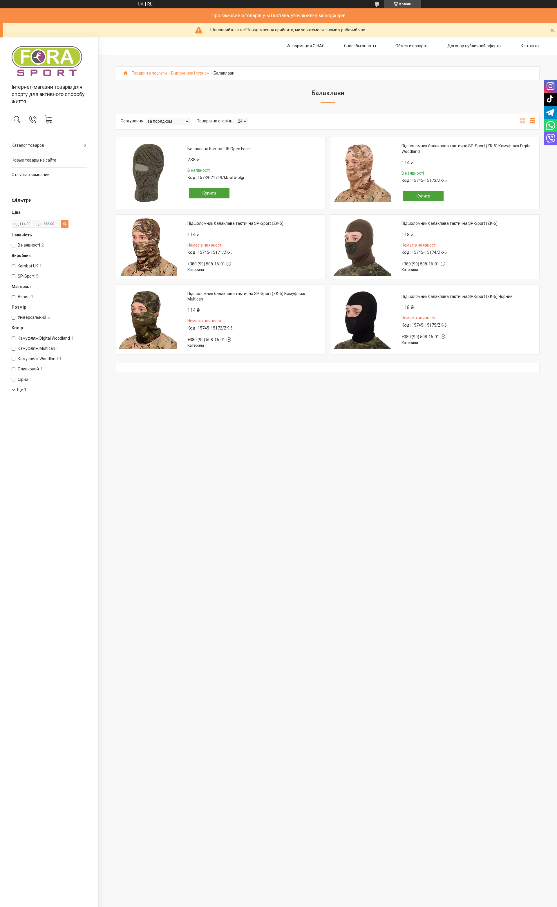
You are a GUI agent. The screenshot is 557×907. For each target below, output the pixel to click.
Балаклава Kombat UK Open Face (218, 148)
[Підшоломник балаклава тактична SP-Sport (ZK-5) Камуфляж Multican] (148, 320)
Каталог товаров (28, 145)
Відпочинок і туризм (190, 73)
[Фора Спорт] (49, 61)
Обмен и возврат (411, 46)
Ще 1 (21, 390)
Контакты (530, 46)
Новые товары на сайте (34, 160)
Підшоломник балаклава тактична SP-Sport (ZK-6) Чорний (457, 296)
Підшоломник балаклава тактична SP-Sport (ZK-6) (450, 223)
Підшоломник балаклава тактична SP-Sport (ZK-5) (235, 223)
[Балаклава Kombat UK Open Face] (148, 173)
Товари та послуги (149, 73)
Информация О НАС (306, 46)
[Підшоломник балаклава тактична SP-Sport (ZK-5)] (148, 247)
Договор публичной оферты (474, 46)
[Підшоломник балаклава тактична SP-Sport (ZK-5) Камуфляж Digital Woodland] (362, 173)
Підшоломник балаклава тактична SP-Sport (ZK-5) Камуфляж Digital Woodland (466, 149)
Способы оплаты (360, 46)
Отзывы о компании (31, 174)
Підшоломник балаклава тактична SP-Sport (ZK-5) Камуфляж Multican (246, 296)
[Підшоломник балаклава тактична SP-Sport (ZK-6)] (362, 247)
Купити (209, 193)
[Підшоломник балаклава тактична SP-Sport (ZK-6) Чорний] (362, 320)
